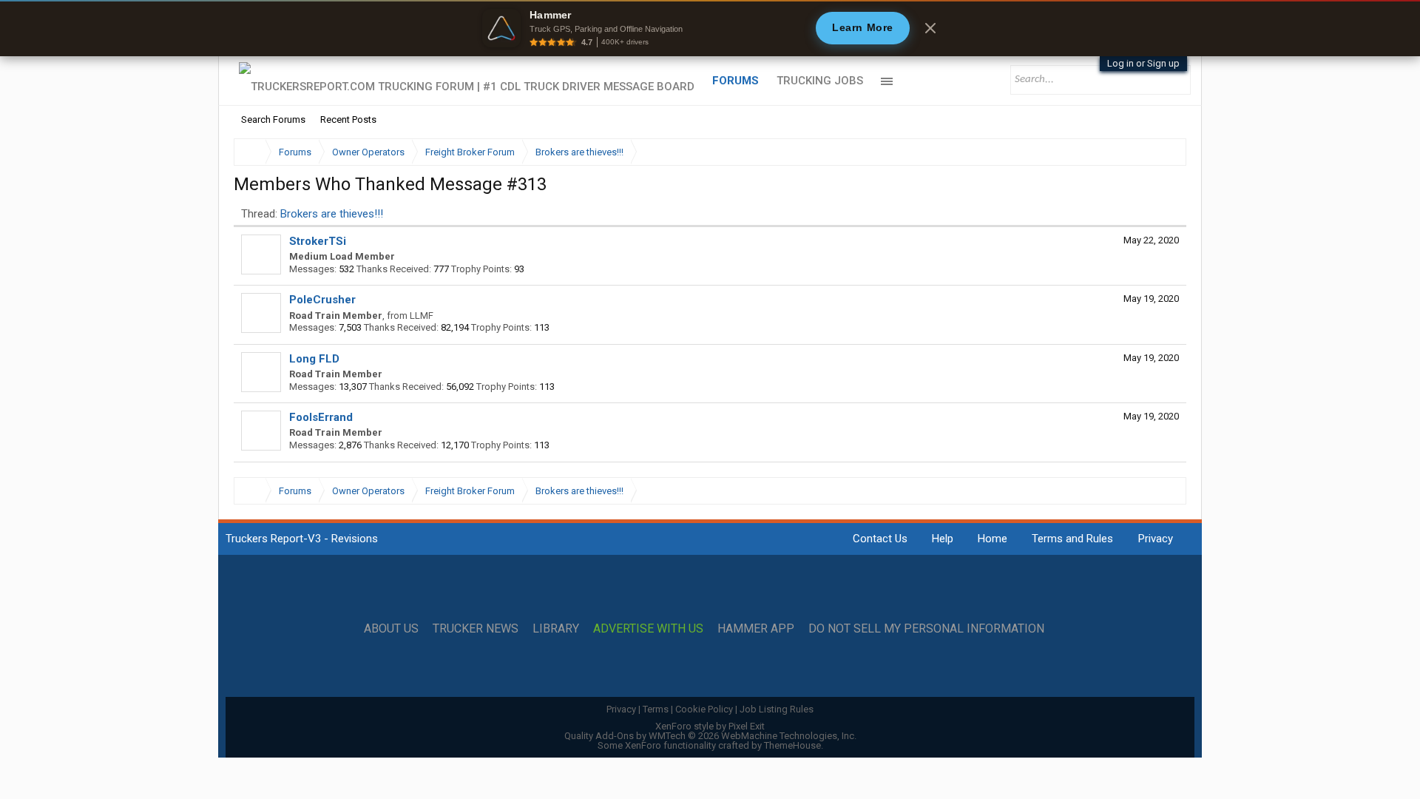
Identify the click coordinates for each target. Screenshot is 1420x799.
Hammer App (755, 629)
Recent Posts (348, 119)
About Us (391, 629)
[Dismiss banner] (930, 28)
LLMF (421, 315)
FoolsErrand (321, 417)
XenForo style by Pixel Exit (710, 726)
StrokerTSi (317, 241)
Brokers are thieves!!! (331, 213)
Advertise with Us (648, 629)
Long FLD (314, 358)
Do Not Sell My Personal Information (926, 629)
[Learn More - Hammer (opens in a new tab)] (710, 28)
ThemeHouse (792, 745)
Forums (735, 80)
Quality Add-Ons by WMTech (710, 735)
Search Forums (273, 119)
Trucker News (475, 629)
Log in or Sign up (1143, 63)
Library (555, 629)
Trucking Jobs (820, 80)
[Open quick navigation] (1165, 152)
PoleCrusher (322, 299)
